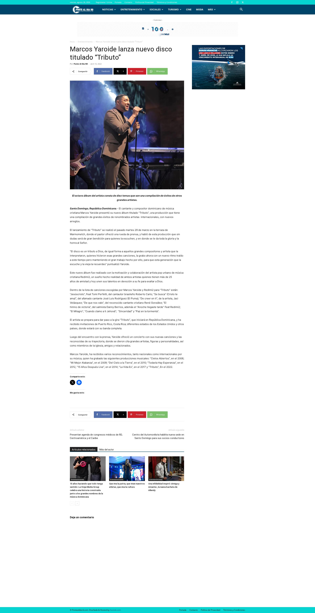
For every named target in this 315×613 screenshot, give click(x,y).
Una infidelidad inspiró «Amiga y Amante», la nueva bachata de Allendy (163, 486)
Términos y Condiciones (167, 2)
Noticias (107, 9)
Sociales (155, 9)
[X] (242, 2)
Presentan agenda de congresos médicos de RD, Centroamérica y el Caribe (96, 436)
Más (210, 9)
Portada (118, 2)
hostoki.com (115, 610)
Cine (188, 9)
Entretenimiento (131, 9)
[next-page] (77, 503)
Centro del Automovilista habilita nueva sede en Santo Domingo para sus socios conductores (158, 436)
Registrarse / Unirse (104, 2)
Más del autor (106, 449)
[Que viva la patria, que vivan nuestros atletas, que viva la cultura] (127, 468)
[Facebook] (231, 2)
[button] (241, 9)
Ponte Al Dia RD (81, 64)
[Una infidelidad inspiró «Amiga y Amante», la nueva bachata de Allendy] (166, 468)
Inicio (72, 41)
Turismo (173, 9)
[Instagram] (237, 2)
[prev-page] (72, 503)
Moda (199, 9)
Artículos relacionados (83, 449)
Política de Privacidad (144, 2)
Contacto (128, 2)
